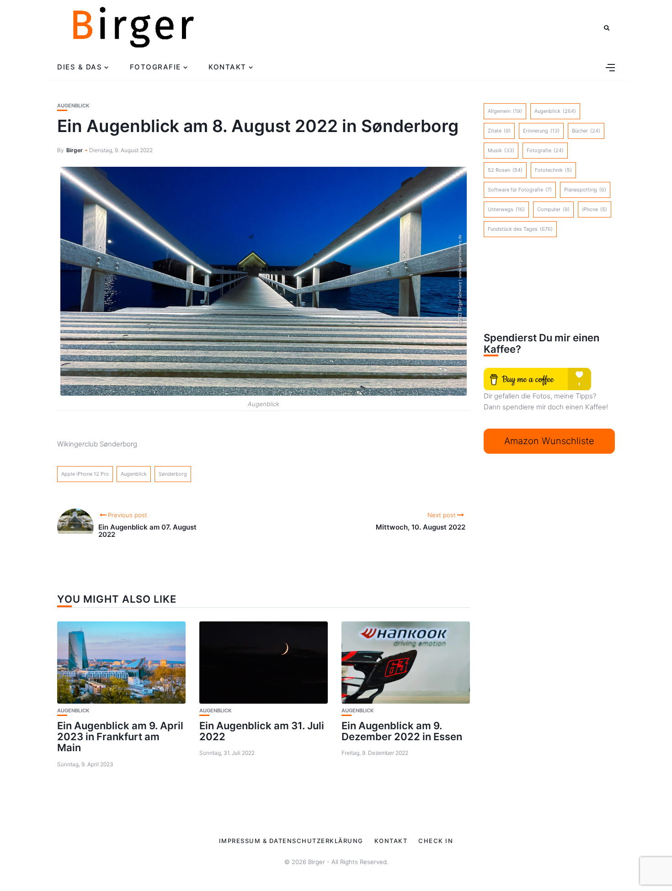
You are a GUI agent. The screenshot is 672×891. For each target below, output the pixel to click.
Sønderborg (173, 474)
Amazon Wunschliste (549, 440)
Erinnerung (541, 130)
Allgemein (505, 111)
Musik (501, 150)
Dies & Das (79, 67)
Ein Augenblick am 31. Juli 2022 (261, 731)
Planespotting (585, 189)
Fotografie (155, 67)
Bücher (586, 130)
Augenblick (73, 105)
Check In (435, 841)
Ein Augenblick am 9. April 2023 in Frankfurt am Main (120, 736)
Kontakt (227, 67)
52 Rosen (505, 170)
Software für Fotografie (520, 189)
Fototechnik (553, 170)
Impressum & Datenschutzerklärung (291, 841)
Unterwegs (506, 209)
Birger (74, 150)
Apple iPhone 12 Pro (85, 474)
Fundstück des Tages (520, 229)
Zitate (499, 130)
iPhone (594, 209)
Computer (553, 209)
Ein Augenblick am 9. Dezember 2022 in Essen (401, 731)
